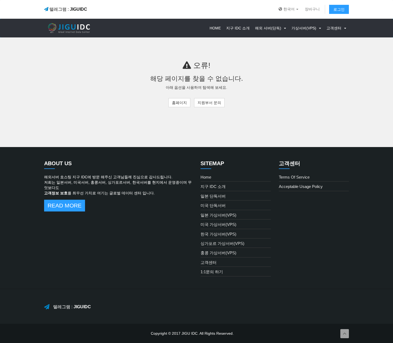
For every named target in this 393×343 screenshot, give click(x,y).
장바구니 (312, 9)
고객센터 (335, 28)
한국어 (289, 9)
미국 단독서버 (213, 205)
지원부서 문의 (209, 103)
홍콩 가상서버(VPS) (218, 252)
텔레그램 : (67, 9)
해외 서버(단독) (269, 28)
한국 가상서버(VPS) (218, 234)
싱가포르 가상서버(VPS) (222, 243)
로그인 (339, 9)
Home (215, 28)
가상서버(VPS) (304, 28)
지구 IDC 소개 (238, 28)
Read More (65, 205)
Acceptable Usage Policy (301, 186)
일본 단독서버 (213, 196)
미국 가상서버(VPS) (218, 224)
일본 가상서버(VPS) (218, 215)
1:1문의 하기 (212, 271)
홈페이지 (179, 103)
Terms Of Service (294, 177)
